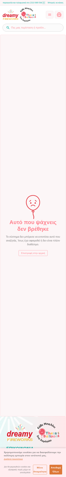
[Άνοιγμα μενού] (50, 14)
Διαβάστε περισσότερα (13, 459)
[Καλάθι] (59, 14)
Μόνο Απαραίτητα (39, 469)
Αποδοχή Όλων (56, 469)
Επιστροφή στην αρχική (33, 253)
